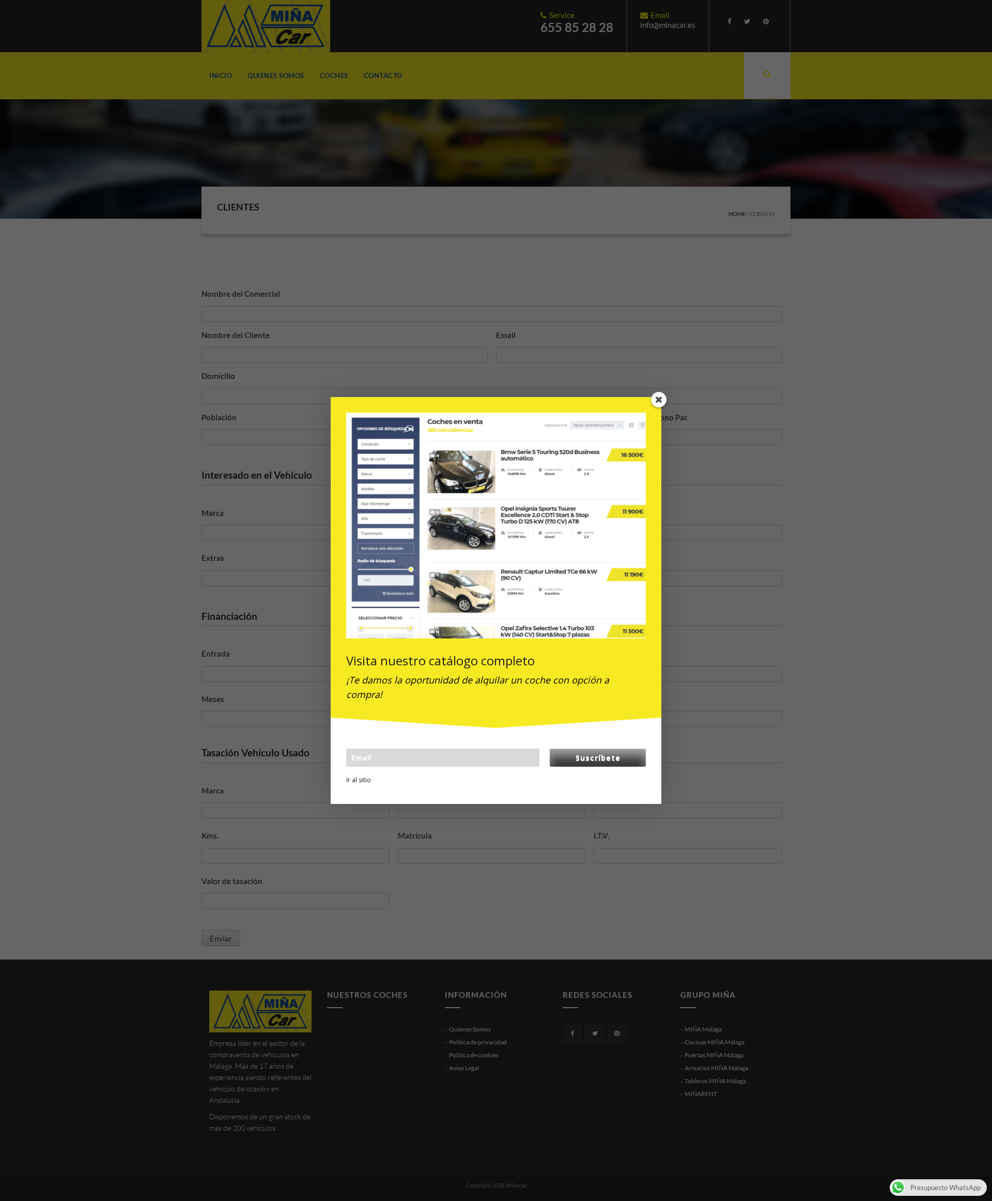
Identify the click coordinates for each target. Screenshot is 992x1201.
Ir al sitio (358, 780)
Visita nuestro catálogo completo (440, 660)
